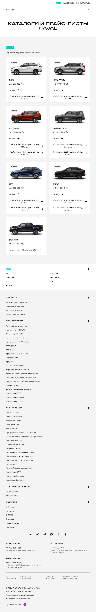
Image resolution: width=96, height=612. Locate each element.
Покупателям (14, 321)
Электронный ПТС (14, 440)
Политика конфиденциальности (20, 595)
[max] (51, 534)
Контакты (10, 527)
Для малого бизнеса (15, 365)
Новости (10, 511)
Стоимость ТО (12, 424)
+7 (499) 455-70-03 (14, 563)
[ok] (58, 534)
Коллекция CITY (13, 393)
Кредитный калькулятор (17, 353)
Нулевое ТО (11, 428)
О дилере (11, 502)
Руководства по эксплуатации (19, 460)
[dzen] (65, 534)
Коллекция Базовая (15, 397)
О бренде (10, 507)
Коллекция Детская (15, 401)
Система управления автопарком (21, 377)
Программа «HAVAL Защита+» (20, 342)
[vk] (30, 534)
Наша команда (12, 523)
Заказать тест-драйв (15, 306)
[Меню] (7, 3)
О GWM (9, 515)
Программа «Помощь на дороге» (21, 432)
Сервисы (11, 297)
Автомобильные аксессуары (19, 389)
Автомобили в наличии (16, 302)
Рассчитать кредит (14, 310)
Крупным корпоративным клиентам (22, 373)
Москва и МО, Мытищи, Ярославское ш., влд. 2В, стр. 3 (70, 551)
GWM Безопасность (15, 444)
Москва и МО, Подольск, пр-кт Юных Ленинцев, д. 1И (24, 566)
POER (9, 285)
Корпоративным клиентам (18, 369)
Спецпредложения (18, 486)
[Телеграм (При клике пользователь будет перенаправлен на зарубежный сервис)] (44, 534)
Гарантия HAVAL (13, 448)
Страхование (12, 357)
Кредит (9, 361)
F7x (51, 281)
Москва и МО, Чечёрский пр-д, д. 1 (23, 550)
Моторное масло (14, 420)
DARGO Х (54, 277)
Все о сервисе (12, 413)
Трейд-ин (10, 350)
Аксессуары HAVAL (14, 334)
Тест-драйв (11, 346)
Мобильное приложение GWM (20, 452)
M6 (7, 273)
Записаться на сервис (16, 314)
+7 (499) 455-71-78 (57, 548)
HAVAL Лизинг (12, 385)
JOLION (53, 273)
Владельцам (14, 407)
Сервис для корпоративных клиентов (23, 381)
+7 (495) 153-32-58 (13, 548)
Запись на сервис (14, 417)
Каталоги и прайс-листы (17, 338)
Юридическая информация (18, 598)
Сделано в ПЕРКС (14, 604)
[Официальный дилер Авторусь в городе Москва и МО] (76, 3)
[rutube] (37, 534)
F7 (7, 281)
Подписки (10, 464)
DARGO (10, 277)
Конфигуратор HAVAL (16, 330)
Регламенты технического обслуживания (24, 436)
